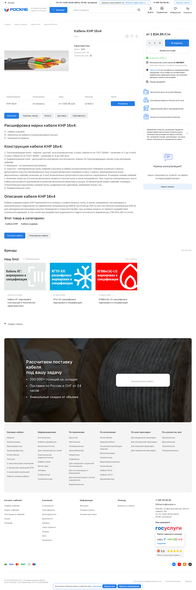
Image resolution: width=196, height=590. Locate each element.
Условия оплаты (87, 510)
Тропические (106, 466)
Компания (47, 500)
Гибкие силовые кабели (18, 476)
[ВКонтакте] (174, 564)
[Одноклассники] (184, 564)
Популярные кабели (38, 235)
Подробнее (97, 586)
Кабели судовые (29, 224)
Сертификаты (79, 116)
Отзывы (45, 531)
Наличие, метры (30, 116)
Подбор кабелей (12, 506)
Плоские (11, 459)
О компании (47, 506)
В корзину (123, 103)
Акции (7, 518)
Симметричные (45, 479)
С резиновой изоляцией (18, 472)
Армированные (107, 479)
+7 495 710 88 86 (161, 2)
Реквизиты (47, 540)
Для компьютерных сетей (50, 450)
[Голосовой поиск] (133, 10)
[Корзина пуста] (188, 11)
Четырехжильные (170, 450)
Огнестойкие (13, 455)
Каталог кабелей (13, 500)
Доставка (62, 116)
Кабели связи (44, 462)
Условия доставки (88, 514)
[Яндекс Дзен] (190, 564)
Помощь (122, 500)
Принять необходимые (129, 586)
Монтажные (74, 442)
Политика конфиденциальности (147, 581)
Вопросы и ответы (126, 506)
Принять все (109, 586)
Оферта (188, 581)
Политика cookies (173, 581)
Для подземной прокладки (143, 450)
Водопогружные (76, 484)
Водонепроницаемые (110, 462)
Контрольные (44, 437)
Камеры (46, 523)
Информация (86, 500)
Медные (10, 437)
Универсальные (76, 446)
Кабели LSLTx (106, 474)
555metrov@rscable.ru (135, 2)
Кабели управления (47, 442)
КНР (83, 49)
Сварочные (74, 455)
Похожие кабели (15, 235)
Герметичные (106, 457)
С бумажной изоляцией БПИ (20, 467)
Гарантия (154, 70)
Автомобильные (76, 450)
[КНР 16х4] (36, 61)
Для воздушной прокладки (143, 437)
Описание (11, 116)
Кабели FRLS (106, 470)
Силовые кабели (15, 432)
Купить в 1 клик (168, 50)
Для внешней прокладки (142, 446)
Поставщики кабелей (14, 514)
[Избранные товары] (175, 11)
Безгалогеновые (107, 453)
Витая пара (43, 466)
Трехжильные (168, 446)
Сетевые (42, 470)
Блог (44, 536)
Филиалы (84, 506)
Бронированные (14, 446)
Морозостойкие (107, 442)
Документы (47, 518)
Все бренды (186, 250)
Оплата (47, 116)
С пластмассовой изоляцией (20, 463)
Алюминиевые (13, 442)
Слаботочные (44, 474)
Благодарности (49, 514)
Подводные (74, 459)
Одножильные (168, 437)
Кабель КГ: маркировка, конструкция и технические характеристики (21, 302)
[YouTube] (179, 564)
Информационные (47, 432)
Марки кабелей (11, 510)
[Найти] (138, 10)
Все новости (131, 259)
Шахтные (73, 437)
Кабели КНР (11, 224)
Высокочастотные (46, 446)
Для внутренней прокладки (144, 442)
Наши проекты (49, 527)
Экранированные (15, 450)
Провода (8, 523)
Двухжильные (168, 442)
